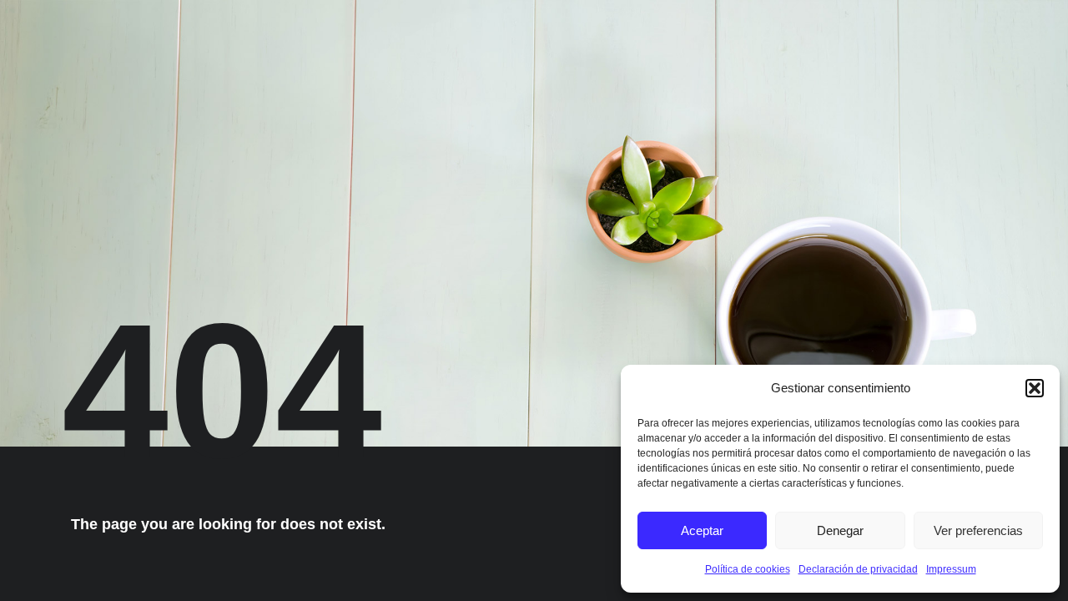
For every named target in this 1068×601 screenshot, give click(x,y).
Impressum (951, 569)
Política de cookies (747, 569)
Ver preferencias (978, 530)
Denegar (840, 530)
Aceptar (702, 530)
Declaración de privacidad (858, 569)
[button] (1034, 388)
